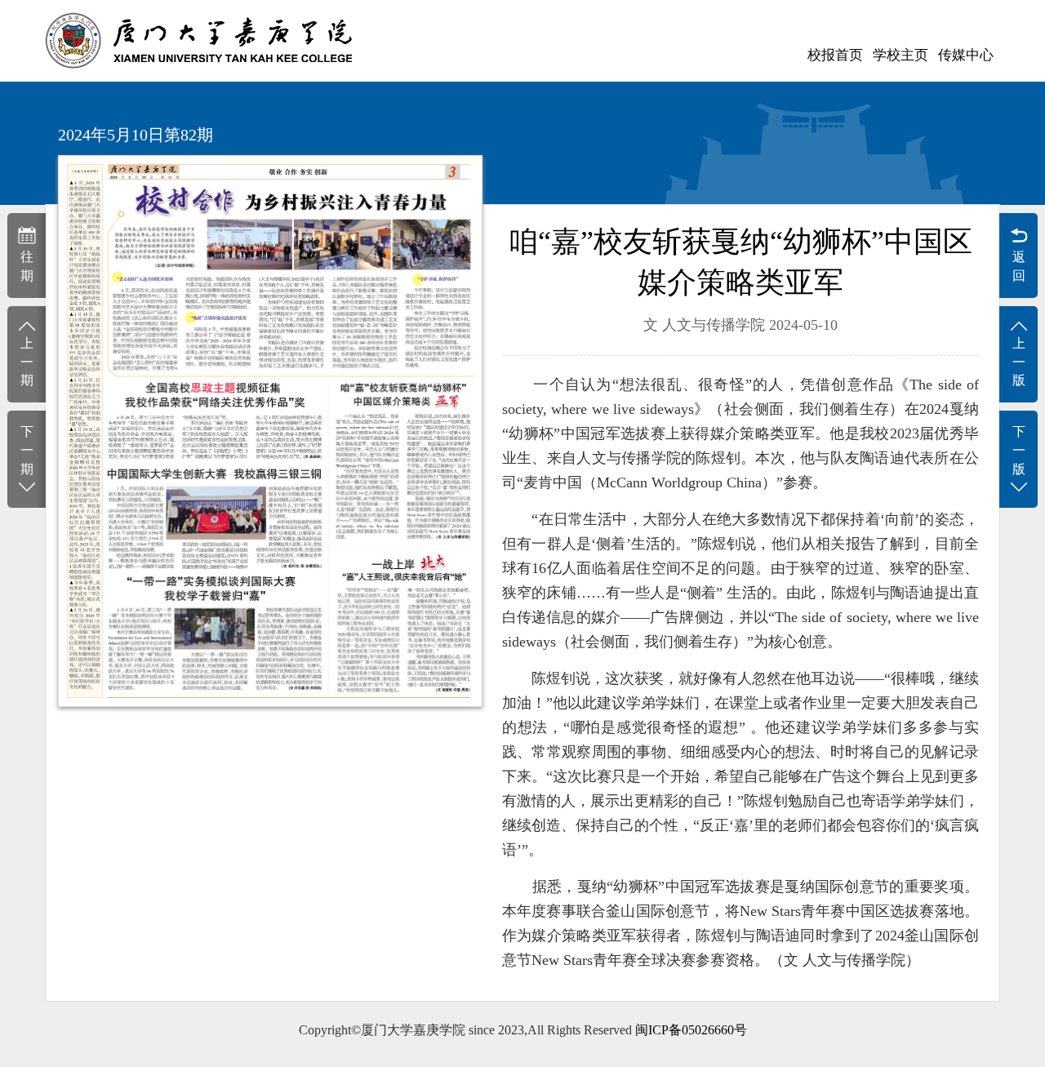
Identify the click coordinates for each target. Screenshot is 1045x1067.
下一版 (1018, 450)
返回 (1018, 266)
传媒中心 (966, 55)
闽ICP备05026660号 (691, 1030)
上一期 (26, 362)
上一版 (1018, 362)
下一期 (26, 450)
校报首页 (835, 55)
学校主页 (900, 55)
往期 (26, 266)
